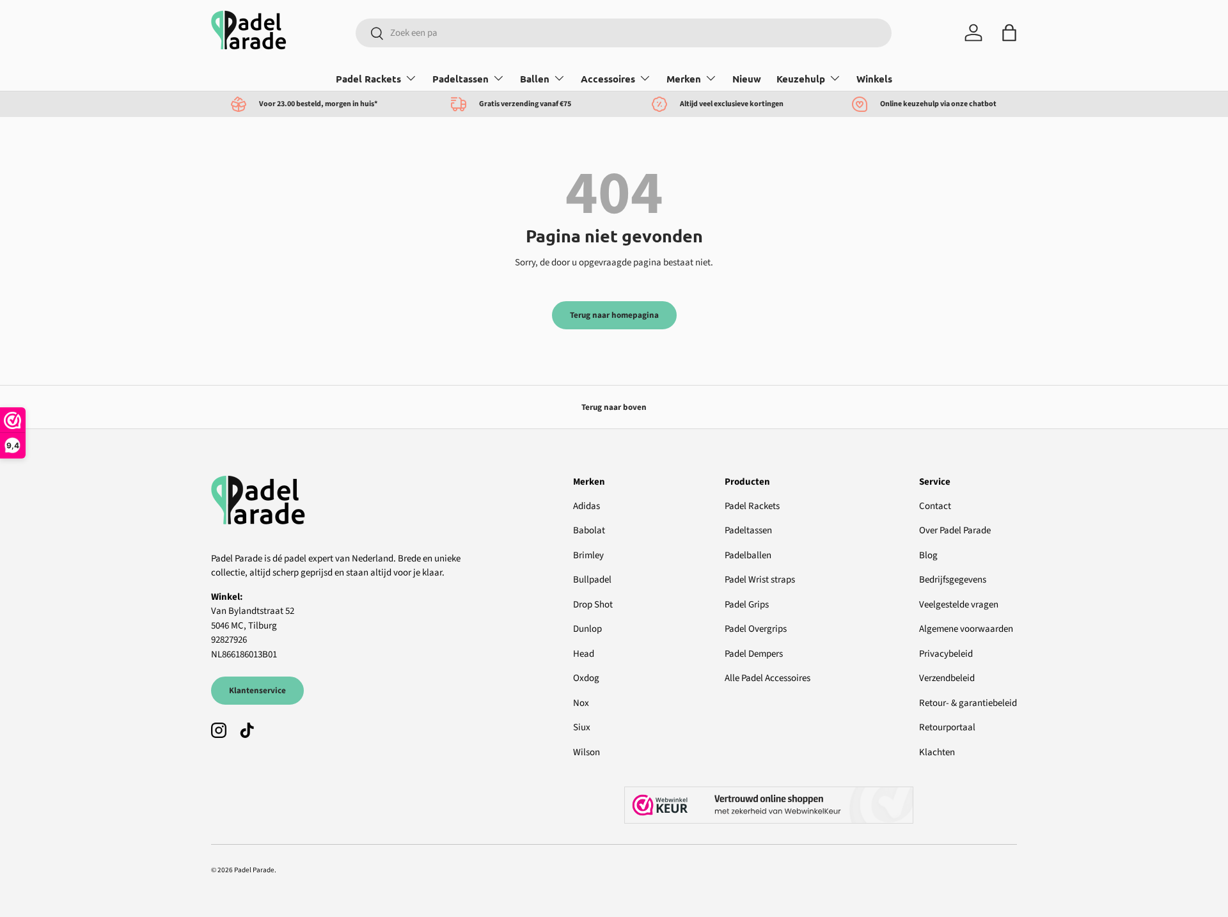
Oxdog (586, 678)
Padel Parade (254, 870)
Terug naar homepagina (614, 315)
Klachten (937, 752)
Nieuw (746, 78)
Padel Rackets (368, 78)
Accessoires (608, 78)
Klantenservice (257, 690)
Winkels (874, 78)
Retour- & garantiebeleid (968, 703)
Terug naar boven (614, 407)
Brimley (588, 555)
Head (583, 654)
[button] (1009, 33)
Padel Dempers (754, 654)
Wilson (586, 752)
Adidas (586, 506)
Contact (935, 506)
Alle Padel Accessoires (767, 678)
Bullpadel (592, 579)
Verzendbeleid (947, 678)
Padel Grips (747, 604)
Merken (683, 78)
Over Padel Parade (955, 530)
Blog (928, 555)
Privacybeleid (946, 654)
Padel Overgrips (756, 629)
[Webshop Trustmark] (820, 805)
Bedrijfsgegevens (952, 579)
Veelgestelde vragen (958, 604)
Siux (581, 727)
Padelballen (748, 555)
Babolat (589, 530)
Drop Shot (593, 604)
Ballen (534, 78)
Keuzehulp (800, 78)
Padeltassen (460, 78)
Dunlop (587, 629)
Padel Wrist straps (760, 579)
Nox (581, 703)
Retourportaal (947, 727)
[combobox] (623, 33)
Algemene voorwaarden (966, 629)
